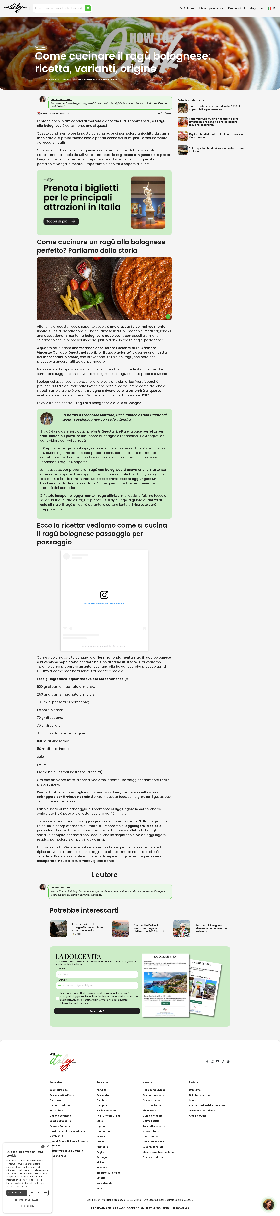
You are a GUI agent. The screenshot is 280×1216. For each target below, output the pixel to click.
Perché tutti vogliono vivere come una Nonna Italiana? (211, 928)
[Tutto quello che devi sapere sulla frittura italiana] (183, 150)
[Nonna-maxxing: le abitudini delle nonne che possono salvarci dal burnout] (181, 928)
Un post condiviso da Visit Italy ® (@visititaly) (104, 646)
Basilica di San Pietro (62, 1095)
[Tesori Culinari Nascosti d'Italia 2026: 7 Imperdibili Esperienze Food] (183, 108)
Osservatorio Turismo (202, 1110)
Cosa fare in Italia (153, 1141)
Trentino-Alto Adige (109, 1172)
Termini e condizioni (158, 1208)
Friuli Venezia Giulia (108, 1115)
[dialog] (27, 1178)
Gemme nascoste (153, 1095)
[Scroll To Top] (274, 1212)
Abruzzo (101, 1090)
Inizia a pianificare (211, 8)
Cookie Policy (135, 1208)
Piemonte (102, 1146)
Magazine (256, 8)
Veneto (101, 1188)
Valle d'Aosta (105, 1183)
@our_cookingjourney (81, 419)
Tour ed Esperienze (154, 1126)
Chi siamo (195, 1090)
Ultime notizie (151, 1121)
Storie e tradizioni (153, 1157)
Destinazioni (236, 8)
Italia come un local (154, 1090)
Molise (100, 1141)
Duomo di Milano (60, 1105)
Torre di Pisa (57, 1110)
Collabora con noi (199, 1095)
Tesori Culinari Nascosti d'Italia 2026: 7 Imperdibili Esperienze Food (214, 108)
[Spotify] (228, 1061)
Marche (101, 1136)
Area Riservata (198, 1115)
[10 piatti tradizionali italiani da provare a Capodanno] (183, 136)
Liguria (101, 1126)
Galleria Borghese (60, 1115)
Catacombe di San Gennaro (66, 1150)
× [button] (47, 1146)
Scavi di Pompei (59, 1090)
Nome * (63, 968)
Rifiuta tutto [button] (39, 1192)
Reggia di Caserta (60, 1121)
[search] (88, 8)
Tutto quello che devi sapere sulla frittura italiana (216, 149)
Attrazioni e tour (153, 1105)
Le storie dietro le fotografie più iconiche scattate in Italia (87, 927)
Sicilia (100, 1162)
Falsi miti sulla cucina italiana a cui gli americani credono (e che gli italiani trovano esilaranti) (213, 122)
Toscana (102, 1167)
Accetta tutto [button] (16, 1192)
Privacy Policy (20, 1186)
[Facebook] (207, 1061)
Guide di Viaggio (153, 1115)
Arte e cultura (151, 1131)
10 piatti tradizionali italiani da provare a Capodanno (216, 135)
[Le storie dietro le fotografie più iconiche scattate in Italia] (58, 928)
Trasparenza (181, 1208)
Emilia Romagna (106, 1110)
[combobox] (43, 1146)
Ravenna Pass (58, 1156)
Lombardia (103, 1131)
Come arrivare (151, 1100)
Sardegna (102, 1157)
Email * (63, 979)
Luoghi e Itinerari (153, 1146)
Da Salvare (186, 8)
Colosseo (55, 1100)
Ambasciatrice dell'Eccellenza (207, 1105)
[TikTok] (223, 1061)
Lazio (100, 1121)
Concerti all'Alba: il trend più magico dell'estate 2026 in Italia (149, 928)
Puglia (100, 1152)
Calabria (102, 1100)
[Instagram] (212, 1061)
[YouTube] (217, 1061)
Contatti (194, 1100)
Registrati (96, 1011)
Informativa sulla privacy (74, 1003)
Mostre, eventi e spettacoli (159, 1152)
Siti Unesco (149, 1110)
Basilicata (103, 1095)
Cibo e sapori (151, 1136)
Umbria (101, 1178)
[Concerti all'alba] (120, 928)
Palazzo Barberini (60, 1126)
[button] (27, 1200)
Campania (103, 1105)
